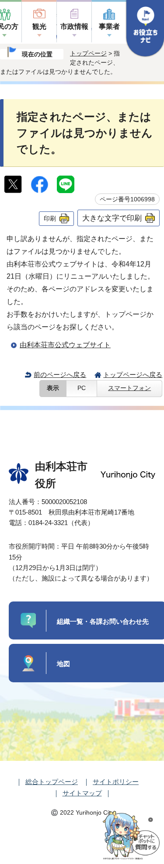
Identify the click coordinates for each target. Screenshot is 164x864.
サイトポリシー (116, 781)
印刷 (50, 218)
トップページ (88, 53)
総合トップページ (51, 781)
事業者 (109, 26)
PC (81, 388)
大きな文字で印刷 (112, 218)
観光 (39, 26)
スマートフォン (129, 388)
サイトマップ (82, 793)
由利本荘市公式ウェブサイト (65, 345)
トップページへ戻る (132, 374)
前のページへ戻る (60, 374)
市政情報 (74, 26)
